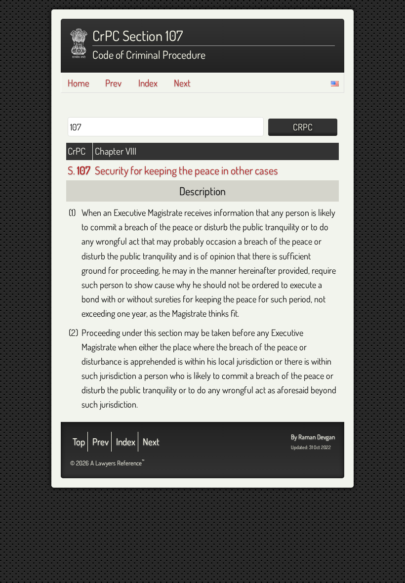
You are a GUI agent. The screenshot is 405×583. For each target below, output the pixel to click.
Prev (113, 83)
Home (78, 83)
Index (148, 83)
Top (79, 441)
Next (182, 83)
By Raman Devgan (313, 437)
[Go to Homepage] (78, 43)
